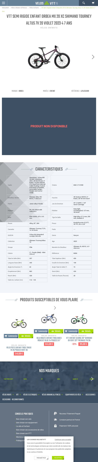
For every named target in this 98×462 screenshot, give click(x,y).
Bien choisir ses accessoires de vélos (30, 430)
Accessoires (90, 395)
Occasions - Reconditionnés (13, 399)
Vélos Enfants (34, 8)
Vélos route (6, 395)
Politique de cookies (23, 441)
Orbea (21, 91)
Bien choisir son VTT (24, 433)
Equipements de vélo (73, 395)
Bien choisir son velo (23, 419)
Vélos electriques (30, 395)
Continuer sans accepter (63, 439)
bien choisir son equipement (26, 423)
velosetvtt (5, 8)
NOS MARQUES (49, 371)
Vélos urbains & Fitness (19, 8)
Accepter (58, 458)
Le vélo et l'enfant (23, 426)
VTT (17, 395)
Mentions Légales (23, 437)
